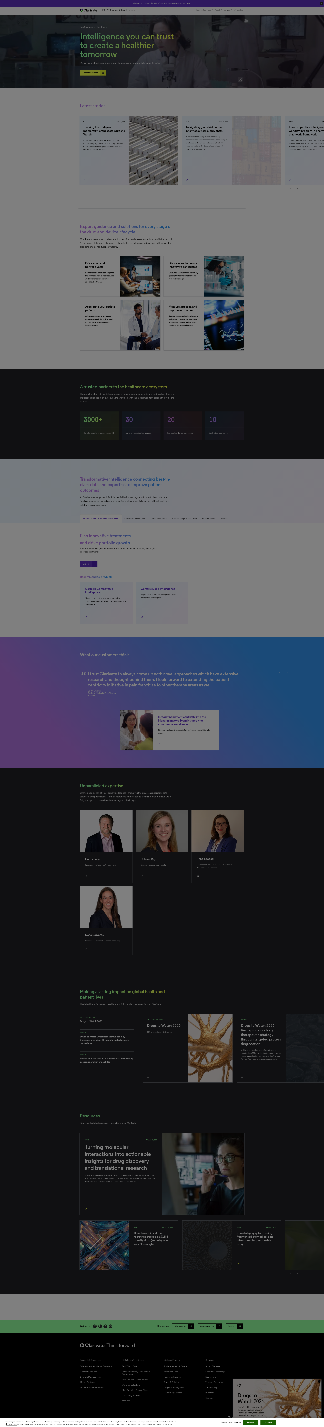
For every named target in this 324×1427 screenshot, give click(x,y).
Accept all (268, 1422)
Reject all (250, 1422)
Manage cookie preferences (231, 1422)
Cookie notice (11, 1424)
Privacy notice (24, 1424)
